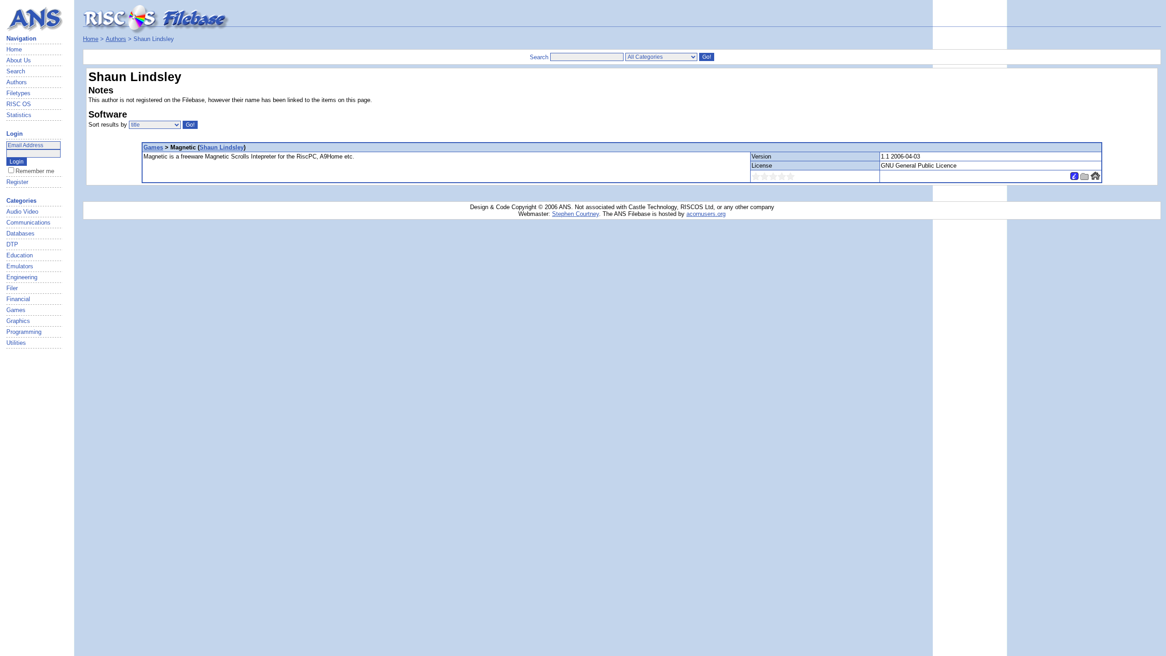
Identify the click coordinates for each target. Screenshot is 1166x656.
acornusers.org (706, 213)
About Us (18, 60)
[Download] (1084, 177)
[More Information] (1074, 177)
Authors (16, 82)
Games (153, 147)
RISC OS (18, 104)
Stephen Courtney (575, 213)
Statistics (18, 115)
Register (17, 182)
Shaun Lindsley (221, 147)
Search (15, 71)
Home (14, 49)
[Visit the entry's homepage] (1095, 177)
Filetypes (18, 93)
